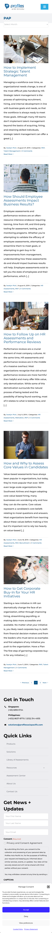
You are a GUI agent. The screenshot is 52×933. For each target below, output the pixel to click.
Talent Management (12, 151)
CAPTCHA (9, 880)
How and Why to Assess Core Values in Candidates (26, 445)
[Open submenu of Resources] (43, 768)
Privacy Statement (31, 929)
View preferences (26, 923)
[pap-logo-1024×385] (14, 3)
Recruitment (24, 543)
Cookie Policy (18, 929)
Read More (8, 154)
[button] (48, 887)
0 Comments (27, 151)
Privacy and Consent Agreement (24, 843)
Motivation (19, 418)
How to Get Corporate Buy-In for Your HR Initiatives (26, 570)
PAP (43, 148)
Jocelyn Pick (11, 148)
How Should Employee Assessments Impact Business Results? (26, 178)
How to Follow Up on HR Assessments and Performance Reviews (26, 316)
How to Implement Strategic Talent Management (26, 49)
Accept (26, 910)
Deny (26, 916)
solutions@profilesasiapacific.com (25, 725)
